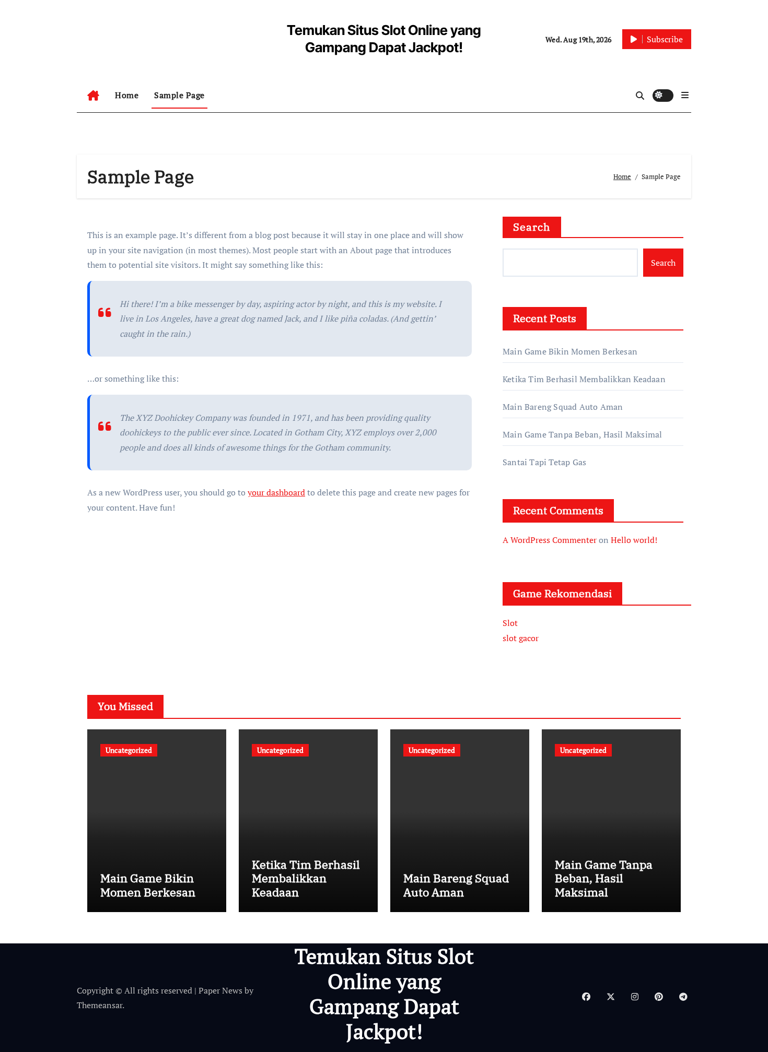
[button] (685, 95)
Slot (510, 623)
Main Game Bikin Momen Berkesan (570, 351)
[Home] (93, 96)
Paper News (220, 990)
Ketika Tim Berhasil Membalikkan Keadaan (584, 379)
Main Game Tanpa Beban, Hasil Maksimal (582, 434)
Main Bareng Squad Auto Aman (563, 406)
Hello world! (634, 540)
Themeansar (99, 1005)
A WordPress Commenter (550, 540)
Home (126, 95)
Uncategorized (129, 750)
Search (532, 227)
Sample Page (179, 95)
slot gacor (521, 638)
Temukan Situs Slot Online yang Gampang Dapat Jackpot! (384, 993)
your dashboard (276, 492)
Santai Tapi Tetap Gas (544, 462)
